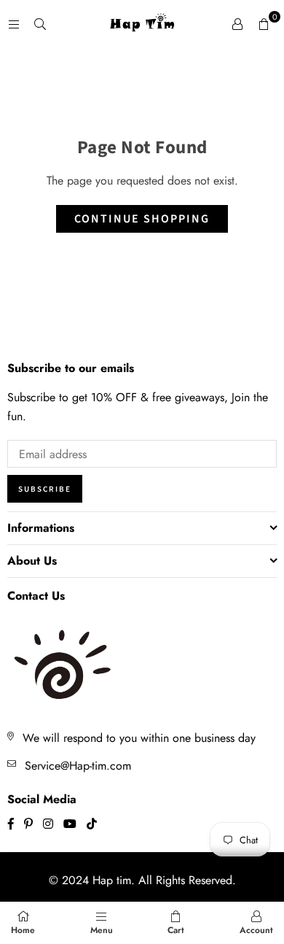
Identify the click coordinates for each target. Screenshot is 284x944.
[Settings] (237, 24)
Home (23, 930)
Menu (101, 930)
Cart (175, 930)
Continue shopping (142, 219)
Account (256, 930)
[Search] (40, 23)
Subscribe (44, 489)
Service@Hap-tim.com (78, 765)
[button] (264, 24)
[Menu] (14, 23)
